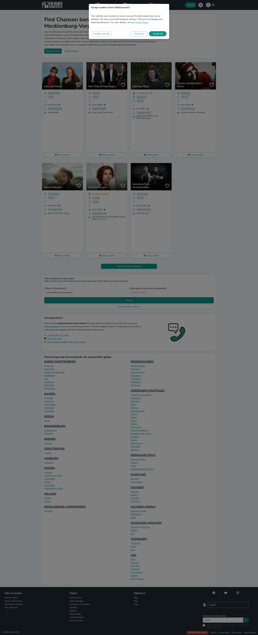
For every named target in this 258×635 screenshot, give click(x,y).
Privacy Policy (141, 22)
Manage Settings (101, 33)
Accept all (158, 33)
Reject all (139, 33)
